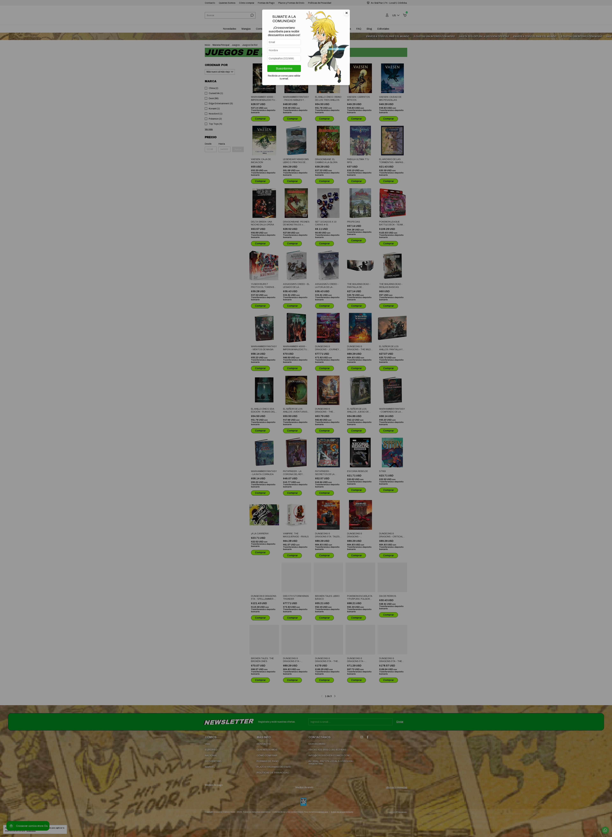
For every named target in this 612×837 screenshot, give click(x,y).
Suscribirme (284, 68)
